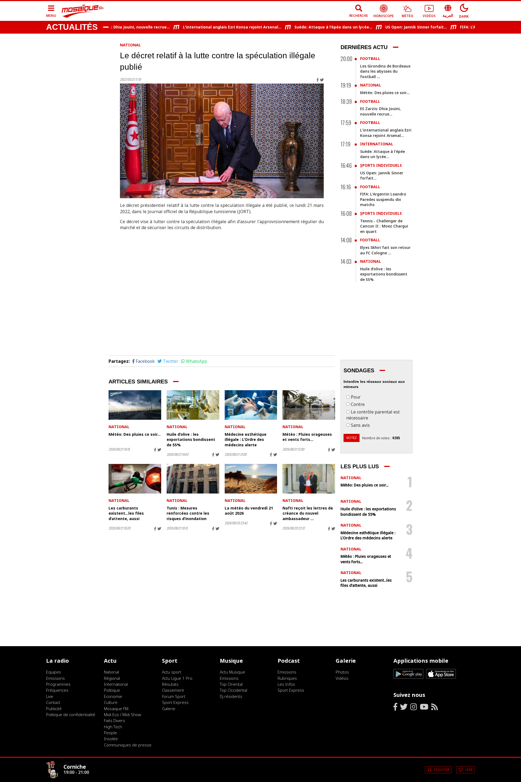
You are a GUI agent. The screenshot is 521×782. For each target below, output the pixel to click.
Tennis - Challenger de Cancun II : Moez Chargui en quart (384, 226)
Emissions (55, 678)
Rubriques (287, 678)
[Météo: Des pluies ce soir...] (135, 405)
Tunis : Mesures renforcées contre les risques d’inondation (188, 513)
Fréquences (57, 690)
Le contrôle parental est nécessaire (373, 415)
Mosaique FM (116, 708)
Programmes (58, 684)
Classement (173, 690)
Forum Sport (173, 696)
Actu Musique (232, 672)
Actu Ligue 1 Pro (177, 678)
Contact (53, 702)
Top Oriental (231, 684)
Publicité (54, 708)
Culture (110, 702)
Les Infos (286, 684)
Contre (358, 404)
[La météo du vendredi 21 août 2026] (251, 478)
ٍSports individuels (381, 165)
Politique (112, 690)
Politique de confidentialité (70, 714)
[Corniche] (52, 777)
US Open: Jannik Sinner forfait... (402, 27)
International (376, 143)
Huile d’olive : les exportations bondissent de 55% (191, 439)
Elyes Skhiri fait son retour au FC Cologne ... (385, 250)
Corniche (74, 766)
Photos (342, 672)
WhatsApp (196, 361)
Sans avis (360, 425)
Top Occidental (233, 690)
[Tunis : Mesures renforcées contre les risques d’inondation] (193, 478)
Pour (356, 397)
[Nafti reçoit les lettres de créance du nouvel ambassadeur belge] (308, 478)
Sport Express (175, 702)
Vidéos (342, 678)
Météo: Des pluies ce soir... (135, 434)
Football (370, 58)
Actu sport (171, 672)
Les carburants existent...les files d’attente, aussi (126, 513)
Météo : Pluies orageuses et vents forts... (307, 437)
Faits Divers (114, 720)
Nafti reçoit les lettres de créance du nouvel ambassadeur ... (307, 513)
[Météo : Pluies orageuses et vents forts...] (308, 405)
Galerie (168, 708)
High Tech (113, 726)
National (130, 44)
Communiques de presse (127, 745)
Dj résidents (231, 696)
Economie (113, 696)
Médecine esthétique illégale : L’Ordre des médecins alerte (245, 439)
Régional (112, 678)
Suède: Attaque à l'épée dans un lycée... (319, 27)
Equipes (53, 672)
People (110, 732)
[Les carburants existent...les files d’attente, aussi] (135, 478)
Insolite (111, 738)
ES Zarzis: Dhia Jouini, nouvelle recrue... (117, 27)
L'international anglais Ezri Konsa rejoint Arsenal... (218, 27)
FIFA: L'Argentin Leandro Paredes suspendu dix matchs (383, 199)
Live (49, 696)
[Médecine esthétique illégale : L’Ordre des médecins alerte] (251, 405)
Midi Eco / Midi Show (122, 714)
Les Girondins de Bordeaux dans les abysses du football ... (385, 71)
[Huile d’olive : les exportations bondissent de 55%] (193, 405)
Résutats (170, 684)
